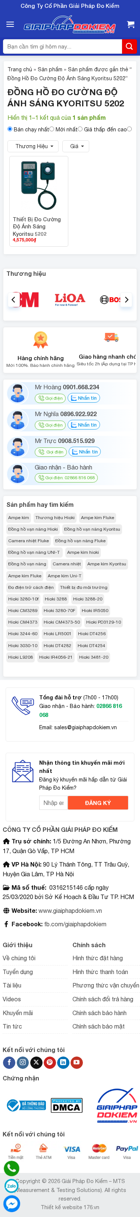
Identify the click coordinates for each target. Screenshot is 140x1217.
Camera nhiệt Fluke (28, 540)
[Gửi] (129, 46)
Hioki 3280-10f (23, 599)
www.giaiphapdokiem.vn (69, 910)
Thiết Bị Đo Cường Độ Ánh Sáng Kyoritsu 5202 (37, 226)
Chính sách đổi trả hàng (102, 999)
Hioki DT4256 (92, 633)
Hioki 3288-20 (87, 599)
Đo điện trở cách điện (31, 587)
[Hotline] (11, 1168)
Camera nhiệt (67, 564)
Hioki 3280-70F (59, 610)
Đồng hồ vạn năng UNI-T (34, 552)
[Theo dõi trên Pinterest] (50, 1063)
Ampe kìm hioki (83, 552)
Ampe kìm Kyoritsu (106, 564)
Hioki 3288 (56, 599)
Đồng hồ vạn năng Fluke (80, 540)
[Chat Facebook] (11, 1203)
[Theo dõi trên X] (36, 1063)
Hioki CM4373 (22, 622)
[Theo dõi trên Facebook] (9, 1063)
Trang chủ (19, 69)
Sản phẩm (50, 69)
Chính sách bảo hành (99, 1013)
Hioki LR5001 (58, 633)
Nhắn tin (86, 398)
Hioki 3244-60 (22, 633)
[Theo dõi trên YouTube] (77, 1063)
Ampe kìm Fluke (97, 517)
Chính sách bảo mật (98, 1026)
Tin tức (12, 1026)
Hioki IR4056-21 (56, 657)
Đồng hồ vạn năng (27, 564)
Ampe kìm (18, 517)
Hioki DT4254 (91, 645)
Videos (12, 999)
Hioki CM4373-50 (62, 622)
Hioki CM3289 (22, 610)
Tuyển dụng (18, 971)
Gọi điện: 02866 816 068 (69, 477)
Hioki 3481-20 (93, 657)
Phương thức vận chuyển (105, 985)
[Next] (126, 299)
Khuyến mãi (18, 1013)
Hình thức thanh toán (100, 971)
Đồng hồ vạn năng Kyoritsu (92, 529)
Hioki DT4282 (57, 645)
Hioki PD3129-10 (103, 622)
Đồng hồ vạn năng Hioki (33, 529)
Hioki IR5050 (95, 610)
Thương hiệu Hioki (55, 517)
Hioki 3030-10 (22, 645)
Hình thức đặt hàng (97, 958)
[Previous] (14, 299)
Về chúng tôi (19, 958)
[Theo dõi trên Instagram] (23, 1063)
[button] (10, 24)
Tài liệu (12, 985)
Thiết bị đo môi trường (84, 587)
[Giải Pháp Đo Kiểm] (70, 24)
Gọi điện (53, 398)
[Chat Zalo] (11, 1186)
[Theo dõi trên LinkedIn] (63, 1063)
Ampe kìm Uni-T (64, 575)
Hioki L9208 (20, 657)
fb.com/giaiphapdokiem (74, 924)
